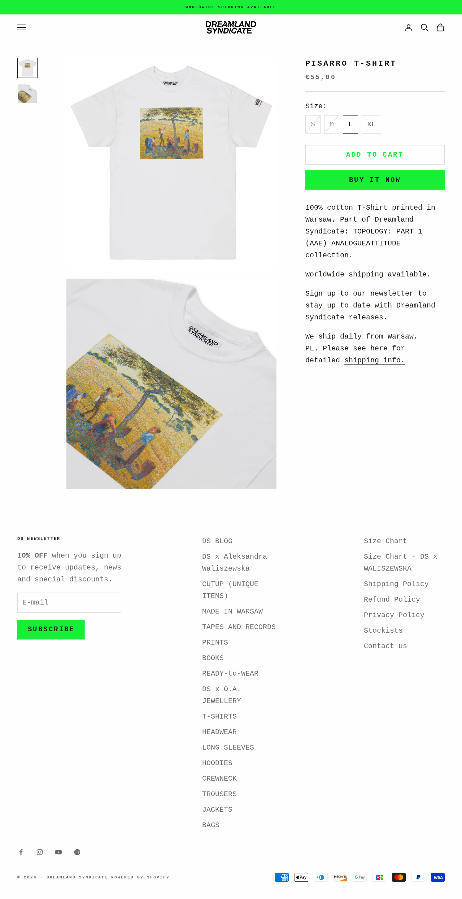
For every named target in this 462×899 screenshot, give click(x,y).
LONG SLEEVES (228, 747)
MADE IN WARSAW (232, 611)
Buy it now (375, 180)
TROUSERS (219, 794)
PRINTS (215, 642)
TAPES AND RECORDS (239, 627)
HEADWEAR (219, 732)
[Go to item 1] (27, 68)
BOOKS (213, 658)
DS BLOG (217, 541)
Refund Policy (392, 599)
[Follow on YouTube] (58, 852)
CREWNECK (219, 778)
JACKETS (217, 810)
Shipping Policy (396, 584)
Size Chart (385, 541)
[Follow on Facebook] (21, 852)
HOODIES (217, 763)
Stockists (383, 631)
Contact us (385, 646)
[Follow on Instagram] (39, 852)
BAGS (210, 825)
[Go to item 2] (27, 94)
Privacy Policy (394, 615)
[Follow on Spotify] (77, 852)
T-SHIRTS (219, 716)
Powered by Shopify (140, 877)
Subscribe (51, 629)
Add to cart (375, 155)
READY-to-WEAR (230, 673)
